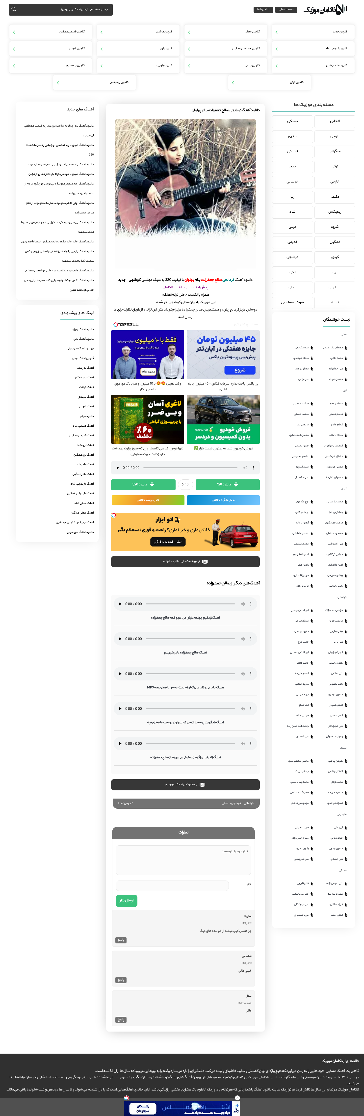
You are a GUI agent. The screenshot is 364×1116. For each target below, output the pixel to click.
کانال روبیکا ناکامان (148, 500)
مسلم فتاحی (302, 621)
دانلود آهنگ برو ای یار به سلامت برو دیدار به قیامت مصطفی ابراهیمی (59, 131)
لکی (292, 273)
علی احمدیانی (335, 544)
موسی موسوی (335, 467)
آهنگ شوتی (86, 406)
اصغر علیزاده (302, 673)
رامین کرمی (303, 565)
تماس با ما (263, 9)
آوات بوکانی (302, 512)
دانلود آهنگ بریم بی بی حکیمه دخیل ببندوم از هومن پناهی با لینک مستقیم (57, 227)
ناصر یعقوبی (336, 684)
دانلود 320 (139, 485)
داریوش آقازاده (334, 477)
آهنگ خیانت (86, 387)
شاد (292, 212)
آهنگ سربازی (86, 397)
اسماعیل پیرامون (333, 446)
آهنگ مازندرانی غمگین (80, 493)
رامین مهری (302, 848)
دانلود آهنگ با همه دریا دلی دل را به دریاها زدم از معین (61, 164)
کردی (335, 257)
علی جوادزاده (336, 369)
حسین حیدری (335, 694)
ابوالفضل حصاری (299, 652)
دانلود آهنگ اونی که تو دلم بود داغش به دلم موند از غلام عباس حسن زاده (60, 208)
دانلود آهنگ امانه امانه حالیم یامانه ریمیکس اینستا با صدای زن (57, 241)
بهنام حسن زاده (300, 838)
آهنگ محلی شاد (84, 503)
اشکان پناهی (335, 771)
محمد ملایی (336, 358)
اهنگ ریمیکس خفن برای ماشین (75, 522)
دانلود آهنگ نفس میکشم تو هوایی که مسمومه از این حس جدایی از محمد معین (59, 285)
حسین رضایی (336, 848)
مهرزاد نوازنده (335, 894)
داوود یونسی (301, 631)
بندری (292, 137)
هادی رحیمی (336, 663)
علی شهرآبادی (335, 726)
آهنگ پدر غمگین (84, 377)
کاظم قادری (336, 425)
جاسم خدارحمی (300, 456)
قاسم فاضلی (336, 414)
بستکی (292, 122)
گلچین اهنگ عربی (83, 358)
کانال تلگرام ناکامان (223, 500)
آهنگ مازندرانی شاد (82, 484)
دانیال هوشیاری (334, 456)
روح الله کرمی (302, 502)
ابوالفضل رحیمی (300, 610)
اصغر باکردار (336, 705)
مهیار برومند (302, 369)
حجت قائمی (302, 663)
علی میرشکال (301, 904)
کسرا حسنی (336, 715)
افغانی (335, 122)
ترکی (335, 167)
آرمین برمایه (302, 523)
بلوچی (334, 137)
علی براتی (338, 642)
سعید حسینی (301, 414)
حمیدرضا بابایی (300, 533)
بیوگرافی (335, 152)
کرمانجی (236, 803)
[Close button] (237, 1097)
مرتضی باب (303, 425)
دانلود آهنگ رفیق (83, 329)
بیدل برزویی (336, 631)
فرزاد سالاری (336, 904)
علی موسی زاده (334, 883)
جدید (292, 167)
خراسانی (249, 803)
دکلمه (335, 197)
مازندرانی (335, 288)
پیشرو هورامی (335, 575)
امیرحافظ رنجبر (301, 554)
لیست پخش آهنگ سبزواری (181, 784)
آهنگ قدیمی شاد (83, 426)
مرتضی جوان (336, 621)
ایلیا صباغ (304, 705)
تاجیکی (292, 152)
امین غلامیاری (335, 565)
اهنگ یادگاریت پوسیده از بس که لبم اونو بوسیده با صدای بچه (185, 722)
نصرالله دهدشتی (299, 792)
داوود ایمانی (302, 684)
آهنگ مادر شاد (85, 464)
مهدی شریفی (301, 544)
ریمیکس (334, 212)
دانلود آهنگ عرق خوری (80, 532)
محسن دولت (336, 379)
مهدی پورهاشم (300, 803)
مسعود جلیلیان (334, 533)
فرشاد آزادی (302, 586)
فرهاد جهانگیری (334, 523)
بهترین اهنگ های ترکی (80, 348)
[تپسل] (113, 515)
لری (335, 273)
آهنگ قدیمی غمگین (81, 435)
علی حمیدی (337, 859)
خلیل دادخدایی (300, 894)
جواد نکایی (337, 838)
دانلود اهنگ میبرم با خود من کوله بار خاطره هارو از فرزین (61, 174)
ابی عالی (338, 827)
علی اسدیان (302, 736)
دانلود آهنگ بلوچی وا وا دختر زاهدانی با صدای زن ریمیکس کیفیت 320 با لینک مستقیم (59, 256)
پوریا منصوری (301, 915)
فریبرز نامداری (301, 575)
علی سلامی (337, 673)
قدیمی (292, 242)
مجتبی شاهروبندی (298, 761)
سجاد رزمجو (336, 404)
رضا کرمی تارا (336, 512)
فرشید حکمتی (301, 404)
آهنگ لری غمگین (84, 455)
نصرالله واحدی (335, 803)
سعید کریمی (302, 348)
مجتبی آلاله (302, 715)
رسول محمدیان (334, 736)
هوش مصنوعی (292, 303)
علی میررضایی (301, 859)
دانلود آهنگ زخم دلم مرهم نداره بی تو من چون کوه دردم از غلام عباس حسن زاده (59, 189)
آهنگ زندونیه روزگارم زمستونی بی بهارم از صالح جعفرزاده (185, 757)
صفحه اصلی (286, 9)
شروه (335, 227)
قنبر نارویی (303, 883)
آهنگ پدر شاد (85, 368)
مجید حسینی (302, 827)
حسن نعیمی (302, 446)
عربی (292, 227)
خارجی (334, 182)
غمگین (335, 242)
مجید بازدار (337, 782)
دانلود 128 (224, 485)
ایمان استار (337, 915)
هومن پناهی (335, 761)
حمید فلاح (303, 642)
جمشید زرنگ (302, 771)
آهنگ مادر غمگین (83, 474)
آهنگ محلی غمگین (82, 513)
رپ (292, 197)
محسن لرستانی (335, 502)
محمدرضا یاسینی (299, 782)
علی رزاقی (303, 379)
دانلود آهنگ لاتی (84, 339)
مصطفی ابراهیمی (333, 348)
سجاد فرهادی (301, 358)
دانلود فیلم (87, 416)
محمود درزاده (335, 792)
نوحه (335, 303)
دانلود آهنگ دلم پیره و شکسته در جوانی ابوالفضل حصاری (59, 270)
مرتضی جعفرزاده (334, 610)
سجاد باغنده (336, 435)
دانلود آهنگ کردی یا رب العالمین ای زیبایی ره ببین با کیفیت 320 (60, 150)
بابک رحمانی (336, 586)
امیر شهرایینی (335, 652)
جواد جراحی (302, 694)
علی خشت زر (302, 477)
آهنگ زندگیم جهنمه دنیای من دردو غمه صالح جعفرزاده (185, 618)
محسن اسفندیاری (299, 435)
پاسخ (121, 940)
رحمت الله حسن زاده (298, 726)
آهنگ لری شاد (85, 445)
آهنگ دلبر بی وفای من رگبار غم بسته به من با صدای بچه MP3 (185, 687)
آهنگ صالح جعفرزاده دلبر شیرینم (185, 652)
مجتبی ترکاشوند (334, 554)
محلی (225, 803)
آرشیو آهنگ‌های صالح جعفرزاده (181, 561)
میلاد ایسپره (302, 467)
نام (249, 884)
